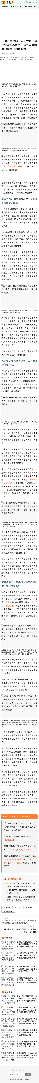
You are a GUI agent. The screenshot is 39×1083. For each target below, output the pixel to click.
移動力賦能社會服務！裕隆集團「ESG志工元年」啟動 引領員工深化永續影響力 (27, 1043)
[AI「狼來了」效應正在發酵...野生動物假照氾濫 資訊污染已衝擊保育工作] (8, 956)
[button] (37, 2)
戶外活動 (29, 907)
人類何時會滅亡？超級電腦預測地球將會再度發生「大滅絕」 (20, 898)
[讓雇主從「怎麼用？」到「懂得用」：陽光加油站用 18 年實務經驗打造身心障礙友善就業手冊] (8, 999)
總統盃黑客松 (9, 911)
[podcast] (30, 2)
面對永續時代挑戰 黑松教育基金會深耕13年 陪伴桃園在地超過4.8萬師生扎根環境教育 (27, 1021)
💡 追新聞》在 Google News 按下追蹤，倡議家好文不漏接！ (20, 885)
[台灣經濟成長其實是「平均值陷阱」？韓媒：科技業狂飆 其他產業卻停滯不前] (8, 981)
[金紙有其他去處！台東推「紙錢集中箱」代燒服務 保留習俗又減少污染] (8, 970)
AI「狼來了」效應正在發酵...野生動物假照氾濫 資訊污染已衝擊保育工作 (27, 955)
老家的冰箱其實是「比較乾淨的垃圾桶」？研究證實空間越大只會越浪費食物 (27, 944)
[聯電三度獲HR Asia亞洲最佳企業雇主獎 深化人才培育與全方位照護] (8, 1056)
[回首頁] (7, 2)
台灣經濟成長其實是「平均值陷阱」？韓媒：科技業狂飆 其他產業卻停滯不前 (27, 980)
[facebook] (27, 2)
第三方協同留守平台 (13, 166)
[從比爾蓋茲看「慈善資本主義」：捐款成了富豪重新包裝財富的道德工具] (8, 1011)
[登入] (33, 2)
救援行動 (7, 907)
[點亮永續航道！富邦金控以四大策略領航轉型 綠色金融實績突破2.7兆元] (8, 1033)
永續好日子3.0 (17, 6)
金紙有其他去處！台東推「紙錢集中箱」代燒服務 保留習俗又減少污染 (27, 968)
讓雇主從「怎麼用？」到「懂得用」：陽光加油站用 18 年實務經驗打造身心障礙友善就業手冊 (27, 998)
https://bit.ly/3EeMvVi (20, 849)
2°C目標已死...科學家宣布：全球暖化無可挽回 (20, 891)
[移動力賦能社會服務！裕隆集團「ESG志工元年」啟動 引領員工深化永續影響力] (8, 1045)
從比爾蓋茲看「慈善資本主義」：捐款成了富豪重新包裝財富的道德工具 (27, 1009)
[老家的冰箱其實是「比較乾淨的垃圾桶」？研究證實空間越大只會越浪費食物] (8, 945)
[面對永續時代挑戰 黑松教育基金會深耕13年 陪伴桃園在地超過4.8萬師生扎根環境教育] (8, 1022)
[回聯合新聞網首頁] (3, 2)
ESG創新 (28, 6)
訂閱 (28, 1075)
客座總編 (5, 6)
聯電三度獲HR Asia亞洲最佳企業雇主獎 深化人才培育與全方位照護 (27, 1055)
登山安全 (18, 907)
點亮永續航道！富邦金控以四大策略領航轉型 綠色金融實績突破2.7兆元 (27, 1032)
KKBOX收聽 (15, 862)
